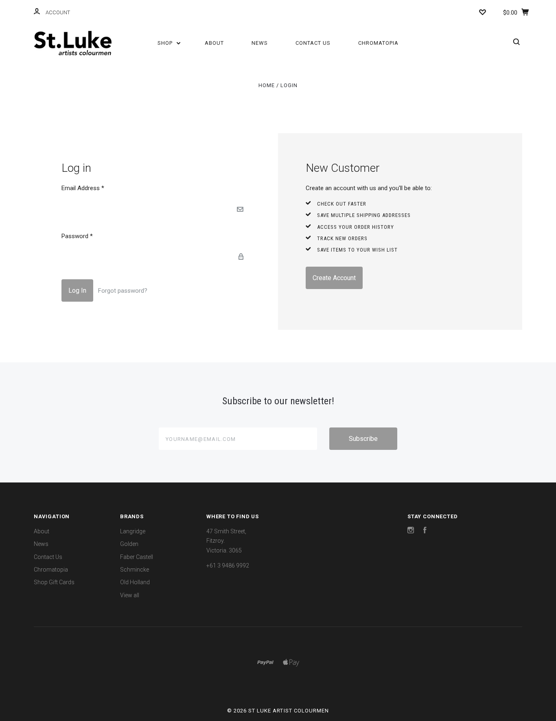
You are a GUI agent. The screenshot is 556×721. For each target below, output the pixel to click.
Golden (129, 544)
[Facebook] (425, 531)
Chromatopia (378, 43)
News (260, 43)
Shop (166, 43)
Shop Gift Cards (54, 582)
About (214, 43)
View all (129, 595)
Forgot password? (122, 290)
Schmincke (134, 569)
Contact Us (313, 43)
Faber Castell (136, 557)
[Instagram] (410, 531)
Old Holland (135, 582)
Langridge (132, 531)
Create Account (334, 278)
